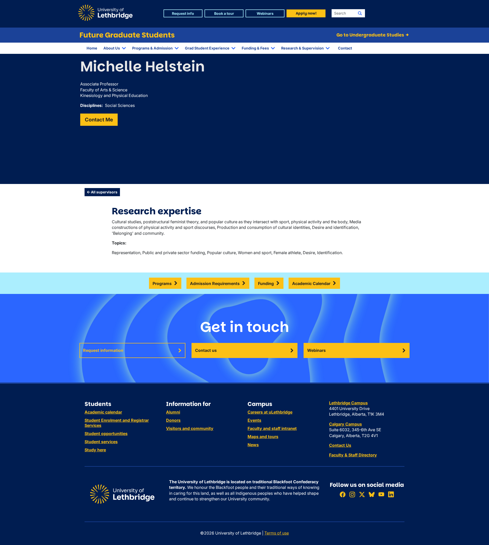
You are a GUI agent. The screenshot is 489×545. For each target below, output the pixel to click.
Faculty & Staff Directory (353, 454)
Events (254, 420)
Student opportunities (106, 433)
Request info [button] (183, 13)
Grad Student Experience (207, 48)
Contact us (206, 350)
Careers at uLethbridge (270, 412)
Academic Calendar (311, 283)
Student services (101, 441)
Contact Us (340, 445)
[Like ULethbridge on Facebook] (342, 494)
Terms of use (276, 533)
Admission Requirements (215, 283)
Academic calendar (103, 412)
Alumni (173, 412)
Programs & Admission (152, 48)
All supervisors (103, 192)
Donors (173, 420)
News (253, 444)
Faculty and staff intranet (272, 428)
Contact (345, 48)
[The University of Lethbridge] (122, 493)
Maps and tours (263, 436)
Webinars (316, 350)
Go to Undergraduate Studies (370, 35)
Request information (103, 350)
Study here (95, 449)
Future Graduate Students (127, 35)
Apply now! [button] (306, 13)
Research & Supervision (302, 48)
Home (92, 48)
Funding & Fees (255, 48)
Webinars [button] (265, 13)
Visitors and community (189, 428)
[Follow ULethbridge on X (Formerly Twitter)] (362, 494)
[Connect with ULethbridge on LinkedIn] (391, 494)
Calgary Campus (345, 424)
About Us (111, 48)
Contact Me (99, 120)
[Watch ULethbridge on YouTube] (381, 494)
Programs (162, 283)
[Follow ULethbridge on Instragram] (352, 494)
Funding (266, 283)
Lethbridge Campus (348, 402)
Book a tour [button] (224, 13)
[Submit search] (360, 13)
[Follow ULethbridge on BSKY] (372, 494)
